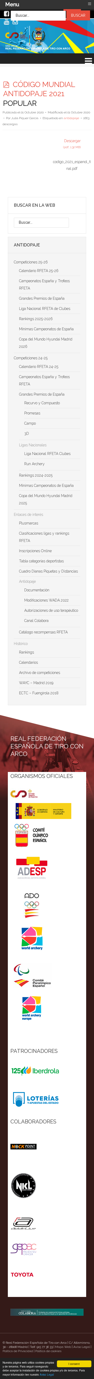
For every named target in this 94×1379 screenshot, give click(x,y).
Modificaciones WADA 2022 (46, 600)
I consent (74, 1364)
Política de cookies (48, 1351)
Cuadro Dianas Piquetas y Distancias (48, 571)
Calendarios (28, 662)
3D (26, 433)
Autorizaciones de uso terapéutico (51, 610)
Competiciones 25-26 (31, 262)
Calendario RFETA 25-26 (38, 271)
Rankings (26, 652)
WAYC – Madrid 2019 (36, 683)
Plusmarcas (28, 523)
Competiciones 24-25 (31, 358)
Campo (30, 423)
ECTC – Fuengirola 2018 (38, 693)
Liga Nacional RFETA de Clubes (44, 309)
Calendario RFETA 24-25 (38, 367)
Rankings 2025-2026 (36, 319)
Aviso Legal (47, 1374)
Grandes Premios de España (41, 298)
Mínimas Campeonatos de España (46, 329)
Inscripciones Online (35, 551)
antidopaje (71, 118)
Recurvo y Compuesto (42, 403)
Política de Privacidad (18, 1351)
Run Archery (34, 464)
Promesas (32, 413)
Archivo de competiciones (39, 673)
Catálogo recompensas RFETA (43, 632)
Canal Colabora (36, 621)
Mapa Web (63, 1347)
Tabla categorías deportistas (41, 561)
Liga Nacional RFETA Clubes (47, 454)
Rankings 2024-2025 (35, 475)
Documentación (36, 590)
